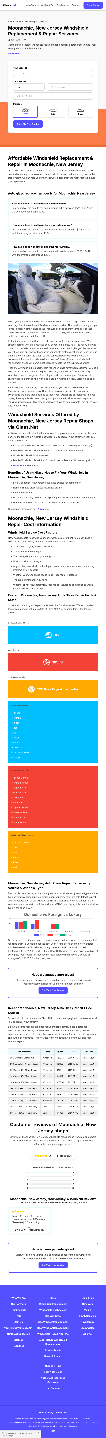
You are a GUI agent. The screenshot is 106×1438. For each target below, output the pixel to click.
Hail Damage (53, 1388)
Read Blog (18, 1346)
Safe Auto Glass (53, 1372)
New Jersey (29, 21)
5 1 (50, 1172)
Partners (76, 5)
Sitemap (18, 1340)
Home (11, 21)
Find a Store (87, 1298)
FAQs (40, 509)
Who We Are (32, 5)
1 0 (50, 1188)
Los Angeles (87, 1328)
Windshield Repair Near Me (53, 1334)
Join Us (18, 1322)
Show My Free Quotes (28, 124)
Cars (53, 1298)
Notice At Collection (18, 1334)
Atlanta (87, 1334)
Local (18, 21)
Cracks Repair (53, 1350)
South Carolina (87, 1316)
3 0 (50, 1180)
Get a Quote (93, 5)
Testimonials (63, 5)
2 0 (50, 1184)
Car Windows (53, 1316)
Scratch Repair (53, 1356)
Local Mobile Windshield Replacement (53, 1342)
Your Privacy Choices (16, 1328)
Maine (87, 1310)
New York (87, 1304)
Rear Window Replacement (53, 1328)
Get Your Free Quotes (53, 990)
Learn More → (16, 53)
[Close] (37, 1432)
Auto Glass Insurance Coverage (53, 1380)
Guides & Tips (48, 5)
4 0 (50, 1176)
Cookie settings (7, 1436)
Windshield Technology (53, 1310)
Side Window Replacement (52, 1322)
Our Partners (18, 1304)
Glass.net (18, 465)
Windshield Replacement (53, 1304)
